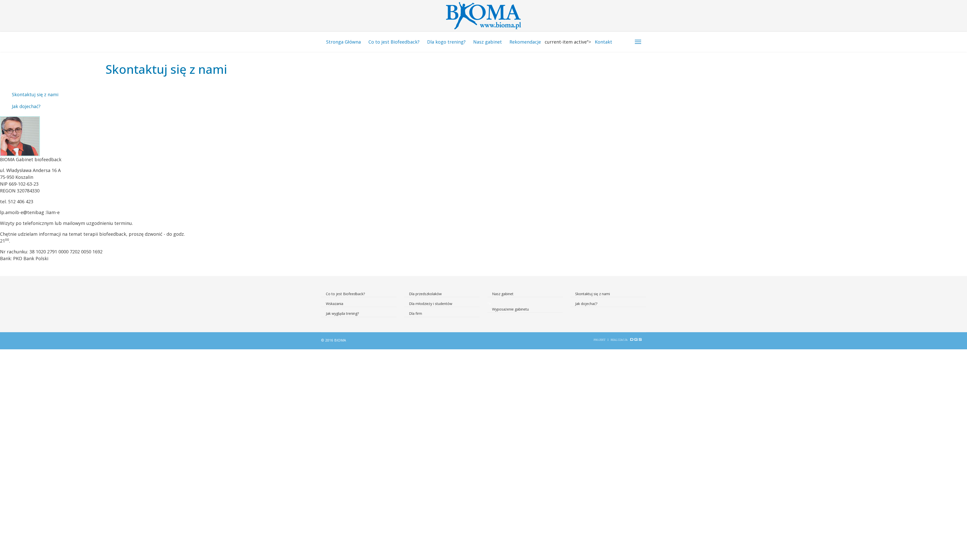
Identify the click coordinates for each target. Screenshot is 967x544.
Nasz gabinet (487, 42)
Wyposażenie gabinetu (510, 309)
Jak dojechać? (26, 106)
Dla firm (415, 313)
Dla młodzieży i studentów (430, 303)
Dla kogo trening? (446, 42)
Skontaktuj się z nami (35, 94)
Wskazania (334, 303)
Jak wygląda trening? (342, 313)
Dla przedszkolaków (425, 293)
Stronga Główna (343, 42)
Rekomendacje (525, 42)
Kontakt (603, 42)
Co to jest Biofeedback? (394, 42)
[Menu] (638, 42)
